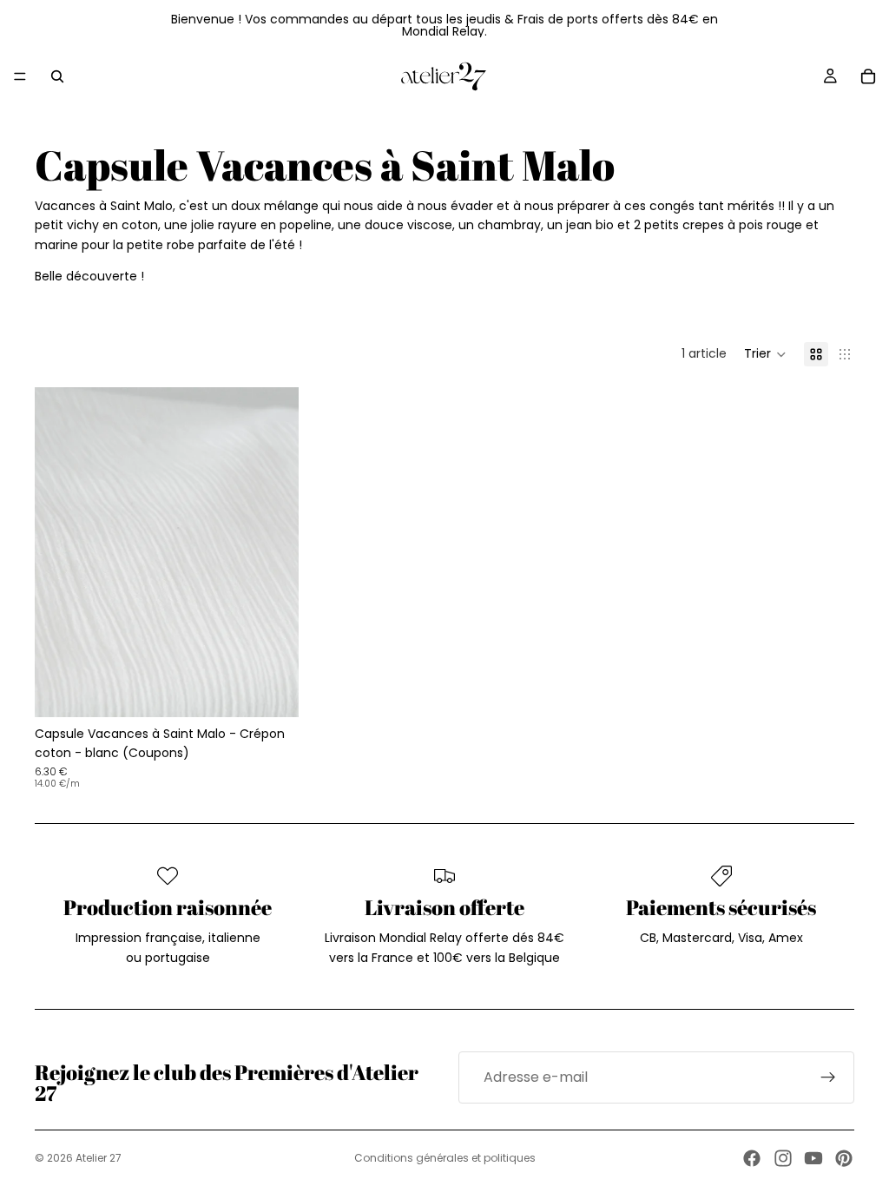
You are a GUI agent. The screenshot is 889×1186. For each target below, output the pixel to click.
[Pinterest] (843, 1158)
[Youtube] (813, 1158)
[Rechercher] (57, 76)
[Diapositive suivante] (273, 552)
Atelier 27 (99, 1157)
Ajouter (286, 690)
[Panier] (868, 76)
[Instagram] (783, 1158)
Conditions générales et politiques (445, 1157)
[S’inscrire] (828, 1077)
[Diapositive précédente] (61, 552)
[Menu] (20, 76)
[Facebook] (751, 1158)
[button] (765, 354)
